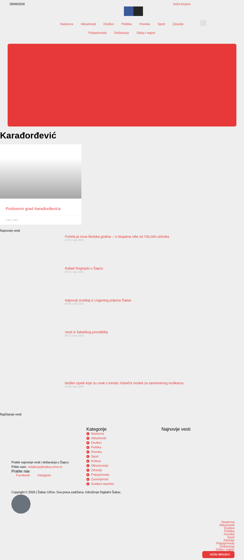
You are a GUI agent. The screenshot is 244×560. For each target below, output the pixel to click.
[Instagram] (138, 11)
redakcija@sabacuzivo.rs (45, 467)
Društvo (109, 24)
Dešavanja (121, 32)
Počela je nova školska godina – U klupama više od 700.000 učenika (117, 237)
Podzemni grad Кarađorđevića (33, 208)
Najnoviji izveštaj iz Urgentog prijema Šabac (98, 300)
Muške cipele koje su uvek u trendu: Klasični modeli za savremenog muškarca (124, 383)
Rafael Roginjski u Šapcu (84, 268)
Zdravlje (178, 24)
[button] (203, 23)
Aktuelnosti (88, 24)
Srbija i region (145, 32)
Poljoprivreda (97, 32)
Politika (127, 24)
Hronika (144, 24)
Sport (161, 24)
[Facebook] (128, 11)
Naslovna (66, 24)
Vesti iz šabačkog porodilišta (86, 332)
